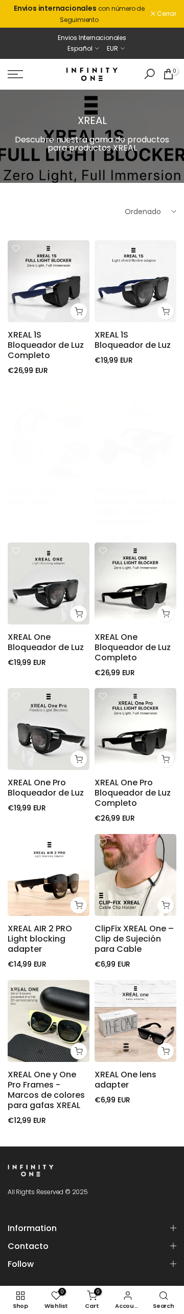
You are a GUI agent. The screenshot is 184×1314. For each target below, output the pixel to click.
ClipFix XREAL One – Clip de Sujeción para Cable (134, 939)
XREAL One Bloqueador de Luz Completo (133, 647)
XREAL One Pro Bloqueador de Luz (46, 788)
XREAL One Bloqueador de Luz (46, 642)
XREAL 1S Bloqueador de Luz (133, 340)
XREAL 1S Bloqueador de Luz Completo (46, 345)
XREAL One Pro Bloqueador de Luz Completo (133, 793)
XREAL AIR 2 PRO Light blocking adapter (40, 939)
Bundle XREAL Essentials (35, 496)
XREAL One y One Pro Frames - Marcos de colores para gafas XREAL (46, 1090)
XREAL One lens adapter (125, 1080)
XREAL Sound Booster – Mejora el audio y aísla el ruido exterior (135, 506)
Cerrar (165, 14)
